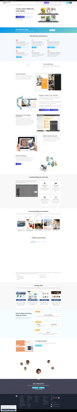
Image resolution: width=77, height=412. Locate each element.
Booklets (30, 216)
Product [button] (37, 2)
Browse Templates (25, 47)
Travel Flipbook (33, 241)
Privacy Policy (45, 400)
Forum (28, 400)
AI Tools (46, 2)
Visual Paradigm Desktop (13, 0)
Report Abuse (45, 404)
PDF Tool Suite (22, 397)
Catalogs (41, 216)
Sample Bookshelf (51, 47)
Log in (70, 2)
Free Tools (28, 405)
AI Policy (33, 410)
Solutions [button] (55, 2)
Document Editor (22, 402)
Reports (51, 216)
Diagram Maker (22, 400)
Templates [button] (60, 2)
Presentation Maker (22, 404)
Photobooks (36, 216)
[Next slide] (60, 225)
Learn (28, 401)
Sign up (67, 2)
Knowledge (29, 404)
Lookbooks (46, 216)
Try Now (18, 47)
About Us (36, 397)
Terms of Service (45, 397)
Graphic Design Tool (22, 401)
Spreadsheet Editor (22, 405)
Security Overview (45, 402)
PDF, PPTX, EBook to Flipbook (54, 4)
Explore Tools (52, 30)
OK (8, 409)
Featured (25, 216)
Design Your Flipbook (46, 4)
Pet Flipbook (38, 241)
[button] (42, 2)
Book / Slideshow (29, 397)
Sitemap (28, 406)
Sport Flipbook (44, 241)
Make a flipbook (35, 387)
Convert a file (42, 387)
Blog (28, 402)
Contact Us (36, 401)
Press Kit (36, 400)
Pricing (64, 2)
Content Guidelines (46, 401)
